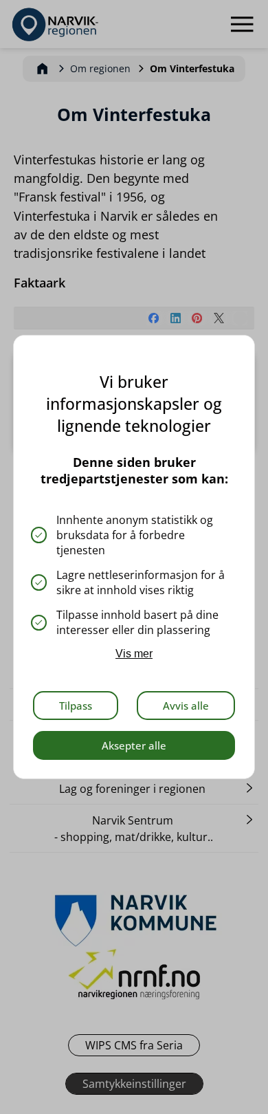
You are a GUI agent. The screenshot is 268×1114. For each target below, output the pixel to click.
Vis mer (134, 653)
